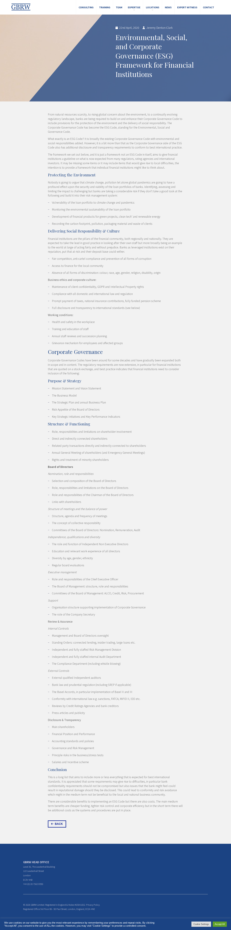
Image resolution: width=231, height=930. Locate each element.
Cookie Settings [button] (201, 924)
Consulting (86, 7)
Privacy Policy (93, 904)
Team (119, 7)
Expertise (134, 7)
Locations (152, 7)
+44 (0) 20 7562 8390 (33, 884)
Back (59, 823)
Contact (208, 7)
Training (104, 7)
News (168, 7)
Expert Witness (187, 7)
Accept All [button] (220, 924)
